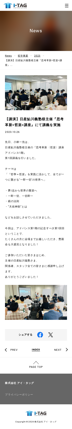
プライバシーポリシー (19, 394)
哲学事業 (23, 55)
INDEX (36, 349)
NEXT (57, 350)
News (8, 55)
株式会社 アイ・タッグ (19, 382)
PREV (13, 350)
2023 (37, 55)
